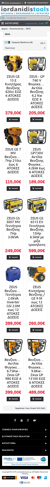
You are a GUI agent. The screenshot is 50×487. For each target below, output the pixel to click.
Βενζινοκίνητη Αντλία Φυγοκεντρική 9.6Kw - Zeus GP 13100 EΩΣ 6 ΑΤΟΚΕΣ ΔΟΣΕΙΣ (37, 373)
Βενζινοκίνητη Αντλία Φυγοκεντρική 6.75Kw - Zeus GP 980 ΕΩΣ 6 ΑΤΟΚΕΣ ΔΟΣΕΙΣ (14, 373)
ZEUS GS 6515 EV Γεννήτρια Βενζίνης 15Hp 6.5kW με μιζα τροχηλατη (36, 231)
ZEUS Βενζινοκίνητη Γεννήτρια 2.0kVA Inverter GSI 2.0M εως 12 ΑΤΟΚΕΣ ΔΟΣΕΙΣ (14, 302)
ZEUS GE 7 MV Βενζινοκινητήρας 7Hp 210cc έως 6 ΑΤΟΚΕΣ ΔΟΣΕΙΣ (14, 160)
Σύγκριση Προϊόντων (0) (22, 42)
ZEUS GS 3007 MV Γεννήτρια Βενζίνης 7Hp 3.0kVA (13, 227)
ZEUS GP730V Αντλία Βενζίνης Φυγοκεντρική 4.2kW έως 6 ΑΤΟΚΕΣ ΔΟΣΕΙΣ (37, 162)
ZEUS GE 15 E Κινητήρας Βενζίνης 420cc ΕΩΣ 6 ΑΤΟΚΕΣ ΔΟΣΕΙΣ (13, 88)
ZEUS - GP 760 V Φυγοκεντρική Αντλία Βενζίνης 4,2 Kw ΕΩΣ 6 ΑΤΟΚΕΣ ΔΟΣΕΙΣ (37, 92)
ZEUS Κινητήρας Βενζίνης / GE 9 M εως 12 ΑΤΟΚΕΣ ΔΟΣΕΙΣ (37, 298)
